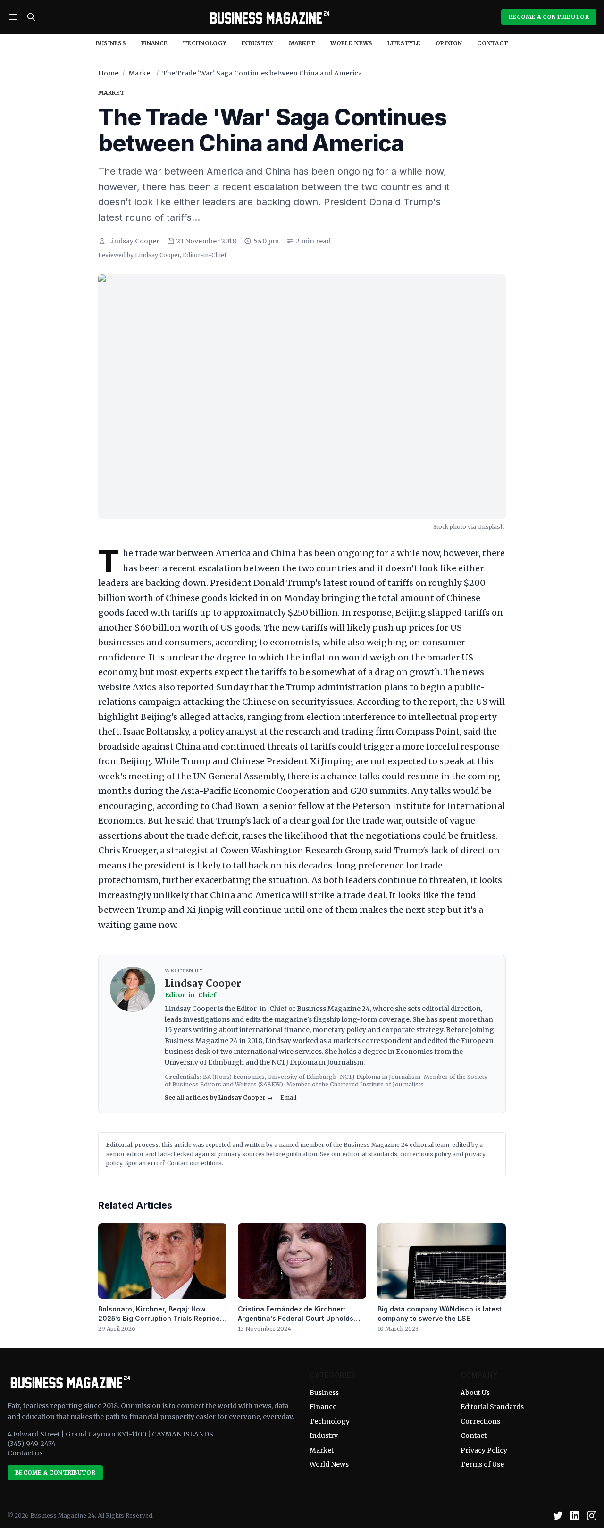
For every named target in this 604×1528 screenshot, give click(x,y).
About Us (475, 1392)
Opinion (449, 43)
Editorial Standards (492, 1407)
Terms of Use (482, 1464)
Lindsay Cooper (133, 241)
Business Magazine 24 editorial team (396, 1144)
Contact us (25, 1453)
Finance (154, 43)
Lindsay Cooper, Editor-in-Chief (180, 255)
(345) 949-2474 (32, 1443)
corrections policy (425, 1154)
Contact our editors (194, 1163)
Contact (492, 43)
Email (288, 1097)
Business (111, 43)
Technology (204, 43)
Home (108, 73)
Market (302, 43)
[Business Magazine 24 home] (268, 17)
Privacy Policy (484, 1450)
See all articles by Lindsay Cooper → (219, 1097)
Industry (257, 43)
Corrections (480, 1421)
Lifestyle (403, 43)
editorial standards (370, 1154)
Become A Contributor (549, 16)
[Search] (31, 17)
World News (351, 43)
